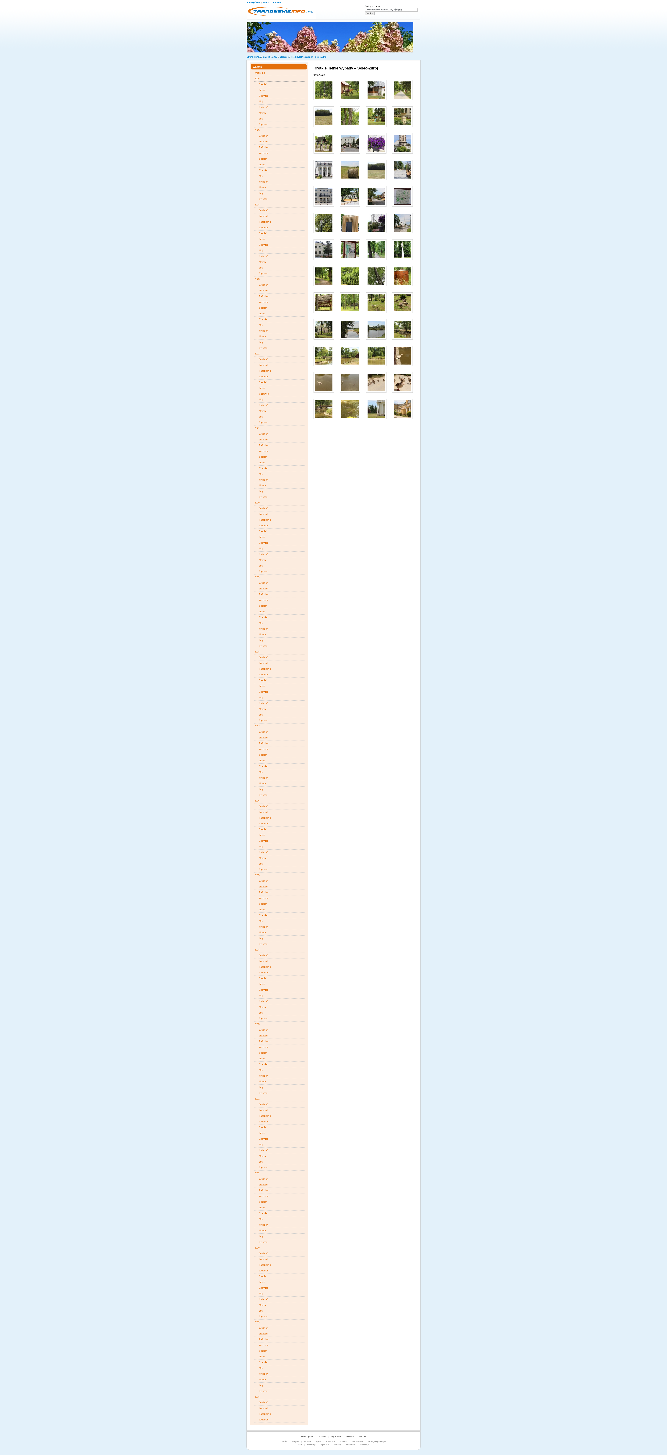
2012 (257, 1098)
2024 (257, 204)
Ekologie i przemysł (377, 1441)
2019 (257, 577)
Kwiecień (263, 107)
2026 (257, 78)
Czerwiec (284, 57)
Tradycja (343, 1441)
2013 (257, 1024)
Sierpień (263, 84)
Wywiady (324, 1445)
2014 (257, 949)
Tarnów (284, 1441)
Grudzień (263, 136)
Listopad (263, 141)
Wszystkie (260, 73)
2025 (257, 130)
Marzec (262, 113)
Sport (318, 1441)
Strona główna (254, 2)
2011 (257, 1173)
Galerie (266, 57)
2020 (257, 502)
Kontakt (267, 2)
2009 (257, 1322)
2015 (257, 875)
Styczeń (263, 124)
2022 (274, 57)
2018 (257, 651)
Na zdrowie (357, 1441)
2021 (257, 428)
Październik (265, 147)
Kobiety (337, 1445)
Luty (261, 118)
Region (295, 1441)
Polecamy (364, 1445)
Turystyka (330, 1441)
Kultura (307, 1441)
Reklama (277, 2)
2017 (257, 726)
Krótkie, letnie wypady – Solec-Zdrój (308, 57)
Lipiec (262, 90)
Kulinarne (350, 1445)
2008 (257, 1396)
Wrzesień (263, 153)
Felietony (311, 1445)
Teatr (299, 1445)
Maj (261, 101)
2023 (257, 279)
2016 (257, 800)
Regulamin (336, 1437)
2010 (257, 1247)
